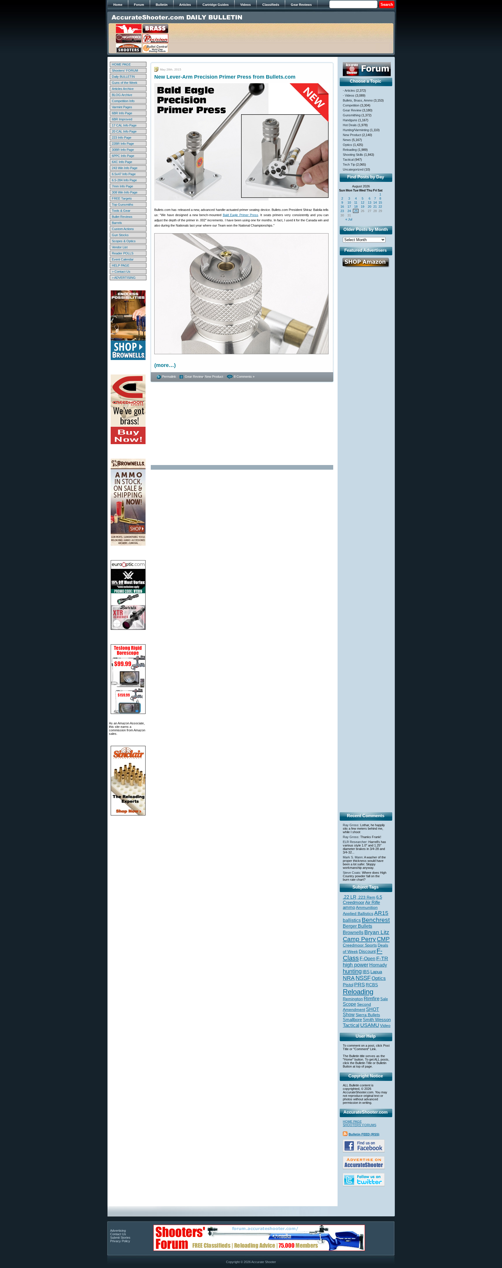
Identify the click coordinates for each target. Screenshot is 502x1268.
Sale (384, 999)
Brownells (353, 932)
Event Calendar (123, 259)
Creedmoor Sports (360, 945)
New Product (214, 376)
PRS (359, 984)
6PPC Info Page (123, 156)
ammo (349, 907)
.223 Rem (366, 897)
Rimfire (371, 998)
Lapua (376, 971)
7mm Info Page (122, 186)
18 (356, 206)
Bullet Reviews (122, 216)
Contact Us (118, 1234)
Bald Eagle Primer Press (240, 215)
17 (349, 206)
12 (362, 202)
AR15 (381, 913)
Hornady (378, 965)
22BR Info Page (123, 143)
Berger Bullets (357, 926)
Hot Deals (350, 125)
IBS (366, 971)
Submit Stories (120, 1237)
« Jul (348, 219)
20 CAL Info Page (124, 131)
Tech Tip (349, 164)
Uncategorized (353, 169)
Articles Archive (123, 89)
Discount (367, 951)
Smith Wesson (377, 1019)
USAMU (369, 1025)
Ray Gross (350, 825)
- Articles (349, 90)
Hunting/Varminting (356, 130)
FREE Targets (122, 198)
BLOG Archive (122, 95)
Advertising (118, 1230)
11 (355, 202)
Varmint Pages (122, 107)
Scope (349, 1004)
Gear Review (194, 376)
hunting (352, 971)
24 (349, 211)
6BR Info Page (122, 113)
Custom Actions (123, 229)
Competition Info (123, 101)
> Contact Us (121, 271)
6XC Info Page (122, 162)
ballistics (352, 920)
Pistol (348, 984)
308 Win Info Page (124, 192)
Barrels (117, 223)
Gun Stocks (120, 235)
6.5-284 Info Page (124, 180)
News (347, 140)
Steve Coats (351, 872)
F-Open (367, 958)
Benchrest (376, 919)
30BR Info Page (123, 149)
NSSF (363, 978)
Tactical (348, 159)
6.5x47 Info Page (124, 174)
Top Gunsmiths (122, 204)
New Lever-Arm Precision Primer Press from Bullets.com (224, 77)
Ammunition (367, 907)
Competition (351, 105)
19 (362, 206)
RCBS (372, 985)
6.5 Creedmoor (362, 900)
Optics (347, 144)
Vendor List (120, 247)
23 (342, 211)
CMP (383, 939)
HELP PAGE (120, 265)
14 (375, 202)
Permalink (169, 376)
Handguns (350, 120)
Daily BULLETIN (123, 76)
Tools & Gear (121, 210)
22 (380, 206)
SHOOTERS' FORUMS (359, 1125)
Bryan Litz (376, 932)
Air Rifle (372, 902)
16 (342, 206)
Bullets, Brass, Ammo (358, 100)
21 (375, 206)
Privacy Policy (120, 1241)
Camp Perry (359, 939)
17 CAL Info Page (124, 125)
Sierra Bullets (368, 1014)
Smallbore (352, 1019)
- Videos (348, 95)
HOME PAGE (121, 64)
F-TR (382, 958)
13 (369, 202)
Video (385, 1025)
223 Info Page (121, 137)
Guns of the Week (124, 82)
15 (380, 202)
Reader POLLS (122, 253)
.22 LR (349, 897)
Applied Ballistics (358, 913)
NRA (349, 978)
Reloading (350, 149)
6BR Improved (122, 119)
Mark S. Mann (353, 857)
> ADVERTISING (124, 277)
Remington (353, 998)
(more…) (165, 365)
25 (356, 211)
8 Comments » (244, 376)
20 (369, 206)
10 (349, 202)
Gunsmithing (352, 115)
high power (355, 965)
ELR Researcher (355, 842)
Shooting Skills (353, 154)
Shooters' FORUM (125, 70)
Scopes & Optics (124, 241)
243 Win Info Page (124, 168)
